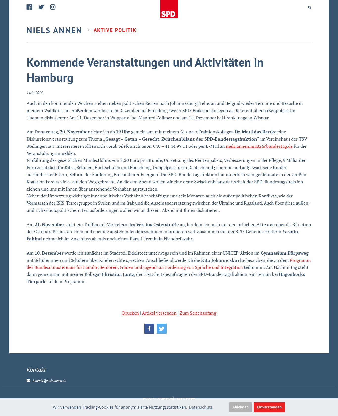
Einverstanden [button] (269, 407)
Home (169, 9)
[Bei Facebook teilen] (149, 329)
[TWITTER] (41, 7)
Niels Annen (54, 30)
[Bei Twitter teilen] (162, 329)
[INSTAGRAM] (53, 7)
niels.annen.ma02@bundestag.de (259, 146)
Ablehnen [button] (240, 407)
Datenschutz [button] (200, 407)
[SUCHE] (309, 7)
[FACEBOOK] (29, 7)
